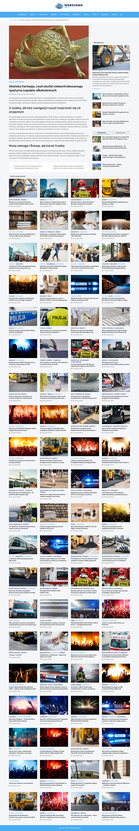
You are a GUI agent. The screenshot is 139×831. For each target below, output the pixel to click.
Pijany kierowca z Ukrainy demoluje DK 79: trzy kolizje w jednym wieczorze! (84, 494)
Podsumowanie (107, 426)
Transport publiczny (109, 264)
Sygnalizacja (119, 328)
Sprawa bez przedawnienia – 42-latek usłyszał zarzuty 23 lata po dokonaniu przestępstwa (114, 148)
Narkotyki (43, 684)
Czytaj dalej (96, 89)
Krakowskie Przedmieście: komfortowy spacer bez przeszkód (22, 816)
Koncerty (12, 360)
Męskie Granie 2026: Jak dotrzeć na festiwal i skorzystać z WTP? (22, 363)
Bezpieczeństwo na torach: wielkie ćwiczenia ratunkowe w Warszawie (84, 592)
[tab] (101, 133)
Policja (11, 328)
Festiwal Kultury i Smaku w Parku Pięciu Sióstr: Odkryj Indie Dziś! (52, 752)
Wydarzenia (19, 82)
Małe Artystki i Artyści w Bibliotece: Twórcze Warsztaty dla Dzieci (115, 122)
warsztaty (74, 232)
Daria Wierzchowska (29, 94)
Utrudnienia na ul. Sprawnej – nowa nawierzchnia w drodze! (84, 816)
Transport (19, 264)
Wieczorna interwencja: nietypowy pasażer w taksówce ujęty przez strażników (115, 721)
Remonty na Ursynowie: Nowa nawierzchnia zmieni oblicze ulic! (21, 203)
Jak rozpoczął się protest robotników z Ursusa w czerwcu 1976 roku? (85, 267)
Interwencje (118, 588)
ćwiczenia (86, 588)
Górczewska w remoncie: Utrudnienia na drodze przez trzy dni (54, 363)
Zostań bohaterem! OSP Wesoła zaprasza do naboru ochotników (83, 365)
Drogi (73, 394)
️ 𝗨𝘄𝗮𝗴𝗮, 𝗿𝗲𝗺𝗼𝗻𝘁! (15, 655)
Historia (12, 264)
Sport (95, 14)
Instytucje (64, 14)
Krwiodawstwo (45, 652)
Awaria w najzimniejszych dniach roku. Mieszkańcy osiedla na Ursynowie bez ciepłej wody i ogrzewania (68, 167)
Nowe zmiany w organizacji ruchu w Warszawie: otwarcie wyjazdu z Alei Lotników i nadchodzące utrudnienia (116, 95)
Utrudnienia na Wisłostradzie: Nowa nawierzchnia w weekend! (22, 527)
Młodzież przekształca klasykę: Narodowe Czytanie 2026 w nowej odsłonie (114, 300)
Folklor (12, 296)
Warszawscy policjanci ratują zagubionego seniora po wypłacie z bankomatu (115, 753)
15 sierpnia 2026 (47, 819)
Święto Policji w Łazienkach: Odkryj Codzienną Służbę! (22, 331)
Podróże (43, 360)
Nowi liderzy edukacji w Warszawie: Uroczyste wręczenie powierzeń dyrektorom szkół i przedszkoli (53, 398)
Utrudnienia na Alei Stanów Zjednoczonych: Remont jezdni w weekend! (83, 430)
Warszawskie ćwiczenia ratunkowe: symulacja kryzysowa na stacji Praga (22, 624)
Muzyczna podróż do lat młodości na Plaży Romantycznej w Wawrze (53, 784)
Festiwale (12, 716)
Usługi (86, 14)
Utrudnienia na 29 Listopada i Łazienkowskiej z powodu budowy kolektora (114, 494)
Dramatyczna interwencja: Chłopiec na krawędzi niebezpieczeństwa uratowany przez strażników (115, 657)
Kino (10, 749)
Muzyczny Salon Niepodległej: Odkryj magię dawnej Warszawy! (22, 429)
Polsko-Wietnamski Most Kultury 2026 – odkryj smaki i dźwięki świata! (22, 688)
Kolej (92, 588)
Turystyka (43, 14)
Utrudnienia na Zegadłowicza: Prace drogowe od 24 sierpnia (115, 397)
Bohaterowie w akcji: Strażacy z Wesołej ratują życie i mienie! (114, 104)
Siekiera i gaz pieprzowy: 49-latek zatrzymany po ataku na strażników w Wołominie (54, 560)
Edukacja (43, 232)
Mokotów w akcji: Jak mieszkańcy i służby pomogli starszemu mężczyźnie (52, 496)
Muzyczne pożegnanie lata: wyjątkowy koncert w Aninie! (112, 527)
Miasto (32, 14)
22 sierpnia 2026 (15, 206)
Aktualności (21, 14)
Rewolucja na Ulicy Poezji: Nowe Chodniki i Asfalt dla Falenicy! (82, 752)
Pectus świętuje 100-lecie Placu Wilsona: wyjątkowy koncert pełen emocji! (52, 817)
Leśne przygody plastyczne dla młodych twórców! (51, 527)
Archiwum (104, 14)
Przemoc (49, 556)
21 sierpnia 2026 (15, 270)
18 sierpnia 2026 (108, 531)
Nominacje (50, 232)
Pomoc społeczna (58, 490)
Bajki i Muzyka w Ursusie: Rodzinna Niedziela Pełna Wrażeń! (83, 720)
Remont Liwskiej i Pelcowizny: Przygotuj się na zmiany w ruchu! (52, 461)
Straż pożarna (76, 199)
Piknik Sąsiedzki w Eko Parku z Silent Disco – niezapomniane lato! (84, 624)
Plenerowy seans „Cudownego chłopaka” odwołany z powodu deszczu (20, 753)
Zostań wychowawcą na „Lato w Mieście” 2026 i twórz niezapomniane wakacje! (54, 300)
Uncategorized (76, 296)
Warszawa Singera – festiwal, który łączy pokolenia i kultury (22, 720)
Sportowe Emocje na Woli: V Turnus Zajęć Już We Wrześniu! (84, 527)
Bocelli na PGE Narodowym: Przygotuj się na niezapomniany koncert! (54, 720)
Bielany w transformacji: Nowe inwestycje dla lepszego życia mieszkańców (82, 332)
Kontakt (115, 14)
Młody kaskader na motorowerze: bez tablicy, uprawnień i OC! (84, 299)
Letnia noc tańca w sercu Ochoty (21, 783)
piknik (73, 620)
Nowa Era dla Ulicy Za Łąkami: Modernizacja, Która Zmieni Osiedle (22, 592)
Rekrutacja (75, 360)
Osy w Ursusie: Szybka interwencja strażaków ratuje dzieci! (115, 592)
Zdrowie (53, 14)
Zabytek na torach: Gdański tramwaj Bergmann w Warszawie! (53, 267)
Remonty (24, 199)
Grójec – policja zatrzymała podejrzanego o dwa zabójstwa (113, 156)
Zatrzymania (87, 490)
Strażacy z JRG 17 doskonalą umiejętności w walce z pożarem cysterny (83, 689)
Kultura (12, 232)
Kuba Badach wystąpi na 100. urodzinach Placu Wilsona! (112, 688)
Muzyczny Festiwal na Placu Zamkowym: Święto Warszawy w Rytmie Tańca (113, 817)
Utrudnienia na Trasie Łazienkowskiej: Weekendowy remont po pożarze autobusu (116, 364)
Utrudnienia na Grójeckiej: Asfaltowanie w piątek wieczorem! (84, 397)
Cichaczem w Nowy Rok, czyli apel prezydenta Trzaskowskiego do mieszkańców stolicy (28, 167)
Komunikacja (51, 264)
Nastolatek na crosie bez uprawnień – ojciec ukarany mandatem (54, 331)
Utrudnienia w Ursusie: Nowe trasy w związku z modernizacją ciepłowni (84, 559)
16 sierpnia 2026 (108, 755)
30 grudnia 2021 (15, 94)
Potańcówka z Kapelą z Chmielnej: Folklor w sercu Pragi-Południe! (21, 299)
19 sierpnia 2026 (15, 433)
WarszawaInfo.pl (75, 828)
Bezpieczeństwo (45, 490)
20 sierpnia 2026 (108, 335)
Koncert (105, 524)
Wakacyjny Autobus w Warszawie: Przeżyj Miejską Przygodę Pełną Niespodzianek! (114, 268)
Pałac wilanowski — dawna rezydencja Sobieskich (112, 165)
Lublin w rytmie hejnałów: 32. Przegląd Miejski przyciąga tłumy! (83, 461)
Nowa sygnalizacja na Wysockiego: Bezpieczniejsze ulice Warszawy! (114, 331)
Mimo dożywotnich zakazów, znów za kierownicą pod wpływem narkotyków (54, 688)
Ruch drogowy (113, 360)
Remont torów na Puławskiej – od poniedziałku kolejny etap (21, 493)
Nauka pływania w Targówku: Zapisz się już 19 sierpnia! (84, 784)
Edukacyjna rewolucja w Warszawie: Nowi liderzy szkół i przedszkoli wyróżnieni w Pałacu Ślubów (53, 236)
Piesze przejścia (108, 328)
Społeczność (84, 360)
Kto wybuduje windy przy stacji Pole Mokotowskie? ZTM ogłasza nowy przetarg (115, 139)
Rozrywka (76, 14)
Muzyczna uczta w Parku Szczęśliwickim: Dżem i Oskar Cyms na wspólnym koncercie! (116, 462)
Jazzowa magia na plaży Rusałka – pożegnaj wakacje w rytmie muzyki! (53, 429)
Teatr (110, 296)
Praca (49, 296)
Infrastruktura (14, 199)
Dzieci (116, 652)
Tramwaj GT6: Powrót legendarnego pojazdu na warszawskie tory (22, 267)
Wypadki (48, 328)
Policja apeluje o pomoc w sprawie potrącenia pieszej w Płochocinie (52, 624)
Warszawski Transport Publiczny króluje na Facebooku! (114, 429)
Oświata (57, 232)
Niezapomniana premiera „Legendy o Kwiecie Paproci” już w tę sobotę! (115, 235)
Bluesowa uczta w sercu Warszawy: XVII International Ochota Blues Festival (84, 657)
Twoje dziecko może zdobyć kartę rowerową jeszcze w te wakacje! (114, 559)
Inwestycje (75, 328)
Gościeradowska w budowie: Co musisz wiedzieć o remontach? (20, 397)
